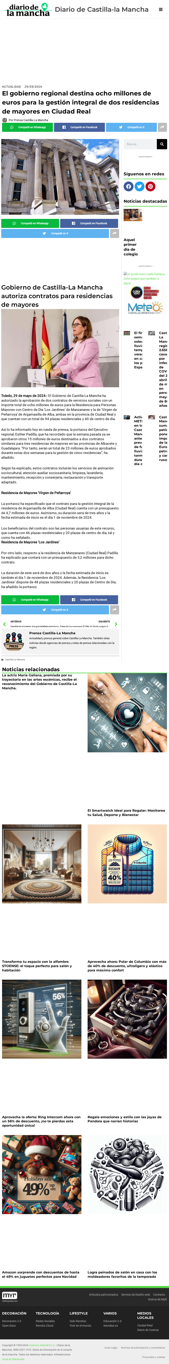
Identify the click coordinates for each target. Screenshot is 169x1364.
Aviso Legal (110, 1347)
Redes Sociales (45, 1321)
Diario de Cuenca (148, 1330)
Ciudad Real (145, 1325)
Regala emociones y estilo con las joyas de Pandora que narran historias (125, 1119)
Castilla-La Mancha (15, 659)
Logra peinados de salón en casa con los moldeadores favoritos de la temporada (122, 1274)
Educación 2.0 (112, 1321)
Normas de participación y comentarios (143, 1347)
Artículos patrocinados (103, 1294)
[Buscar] (162, 144)
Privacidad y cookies (153, 1357)
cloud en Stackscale (13, 1359)
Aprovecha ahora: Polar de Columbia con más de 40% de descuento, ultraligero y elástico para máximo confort (127, 966)
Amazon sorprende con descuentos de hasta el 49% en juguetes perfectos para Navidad (40, 1274)
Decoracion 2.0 (11, 1321)
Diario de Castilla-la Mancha (102, 9)
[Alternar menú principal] (161, 9)
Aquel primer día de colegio (131, 247)
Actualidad (11, 86)
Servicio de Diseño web (135, 1294)
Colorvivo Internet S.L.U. (42, 1345)
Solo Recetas (78, 1321)
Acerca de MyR (157, 1299)
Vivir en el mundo (80, 1325)
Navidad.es (110, 1325)
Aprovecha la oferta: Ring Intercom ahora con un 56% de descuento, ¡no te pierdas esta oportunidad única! (41, 1121)
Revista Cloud (44, 1325)
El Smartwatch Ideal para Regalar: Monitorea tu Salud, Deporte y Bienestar (126, 813)
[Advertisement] (84, 49)
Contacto (159, 1294)
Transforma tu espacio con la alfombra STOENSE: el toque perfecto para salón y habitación (37, 966)
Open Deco (9, 1325)
